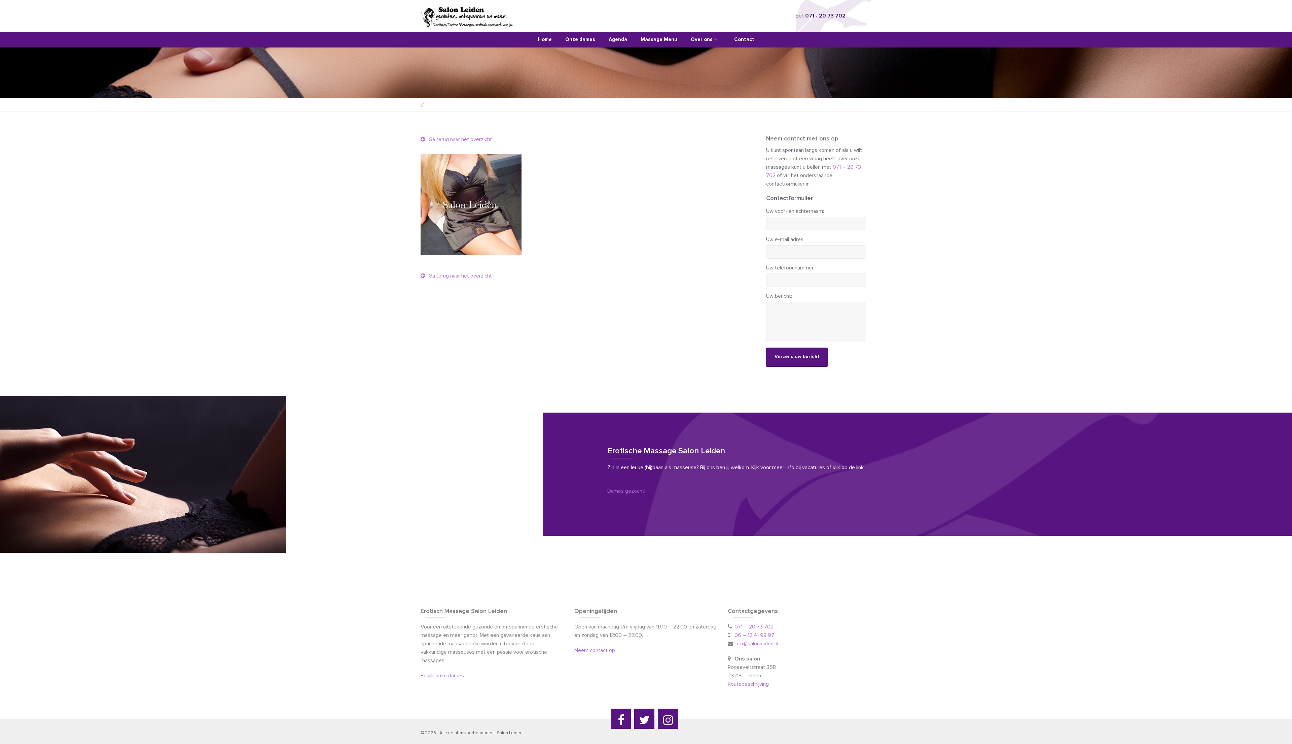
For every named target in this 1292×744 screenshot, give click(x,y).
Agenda (618, 39)
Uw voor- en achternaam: (795, 211)
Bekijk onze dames (442, 675)
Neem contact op (594, 650)
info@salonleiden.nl (756, 643)
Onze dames (580, 39)
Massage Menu (659, 39)
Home (545, 39)
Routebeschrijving (749, 684)
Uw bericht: (779, 296)
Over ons (702, 39)
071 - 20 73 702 (825, 16)
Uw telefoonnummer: (790, 267)
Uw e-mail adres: (785, 239)
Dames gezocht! (626, 491)
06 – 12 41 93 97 (754, 635)
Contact (744, 39)
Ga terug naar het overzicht (459, 139)
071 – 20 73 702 (754, 626)
